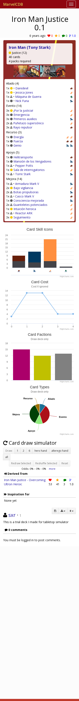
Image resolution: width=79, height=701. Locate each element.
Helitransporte (23, 157)
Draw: (8, 450)
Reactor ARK (23, 213)
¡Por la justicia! (23, 110)
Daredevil (21, 88)
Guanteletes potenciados (30, 205)
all (6, 457)
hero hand (41, 450)
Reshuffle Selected (46, 463)
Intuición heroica (24, 209)
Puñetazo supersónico (28, 123)
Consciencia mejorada (28, 200)
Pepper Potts (24, 166)
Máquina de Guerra (28, 97)
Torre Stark (23, 174)
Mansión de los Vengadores (32, 161)
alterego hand (59, 450)
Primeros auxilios (25, 119)
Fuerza (18, 141)
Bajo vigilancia (23, 188)
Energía (18, 137)
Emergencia (21, 115)
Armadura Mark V (27, 184)
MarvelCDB (13, 4)
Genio (17, 145)
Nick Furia (22, 101)
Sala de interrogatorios (29, 170)
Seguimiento (22, 217)
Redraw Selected (21, 463)
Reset (65, 463)
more (52, 468)
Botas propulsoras (26, 192)
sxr (12, 514)
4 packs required (20, 61)
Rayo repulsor (22, 127)
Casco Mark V (24, 196)
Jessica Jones (24, 92)
